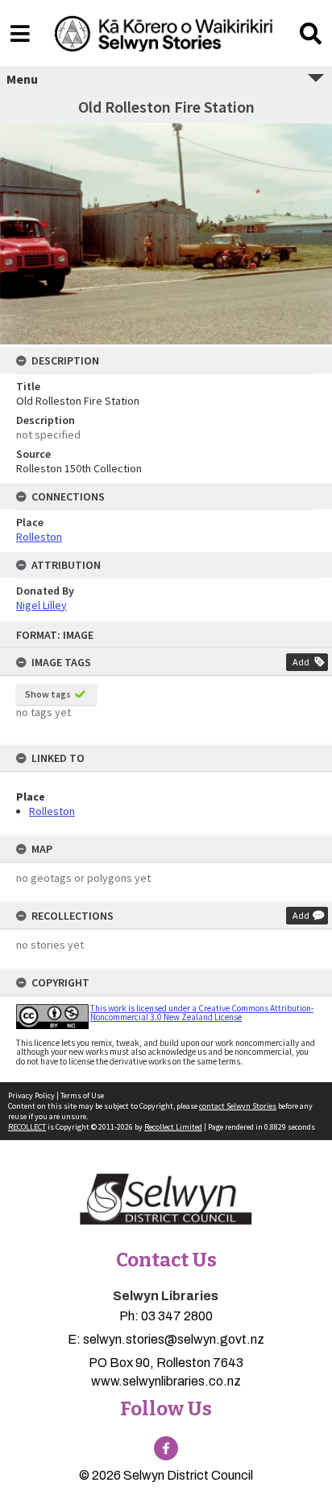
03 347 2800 (177, 1316)
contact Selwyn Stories (237, 1106)
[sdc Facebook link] (166, 1448)
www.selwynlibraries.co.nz (166, 1381)
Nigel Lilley (41, 605)
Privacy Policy (31, 1095)
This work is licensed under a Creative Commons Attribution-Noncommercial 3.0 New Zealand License (201, 1013)
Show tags (48, 694)
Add (301, 662)
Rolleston (52, 811)
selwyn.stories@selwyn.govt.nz (173, 1339)
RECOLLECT (27, 1127)
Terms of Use (82, 1095)
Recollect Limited (173, 1127)
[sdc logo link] (166, 1200)
